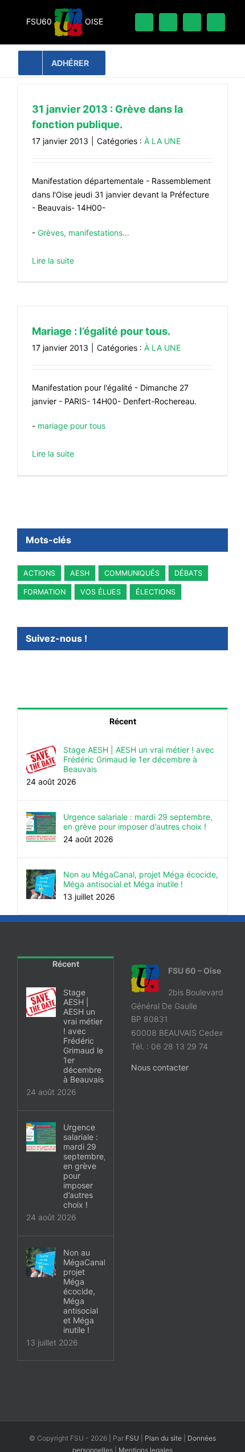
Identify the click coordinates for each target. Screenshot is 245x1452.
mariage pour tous (71, 425)
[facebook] (144, 22)
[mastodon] (192, 22)
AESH (79, 573)
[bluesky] (168, 22)
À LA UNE (162, 141)
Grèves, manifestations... (83, 232)
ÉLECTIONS (155, 592)
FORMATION (44, 592)
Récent (122, 721)
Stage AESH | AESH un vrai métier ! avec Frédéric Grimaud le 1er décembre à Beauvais (138, 759)
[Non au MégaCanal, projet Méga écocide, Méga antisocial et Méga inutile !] (41, 876)
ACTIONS (39, 573)
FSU (132, 1438)
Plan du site (163, 1438)
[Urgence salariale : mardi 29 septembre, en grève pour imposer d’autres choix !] (41, 818)
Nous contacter (160, 1067)
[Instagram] (51, 669)
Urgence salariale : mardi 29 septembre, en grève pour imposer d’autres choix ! (138, 821)
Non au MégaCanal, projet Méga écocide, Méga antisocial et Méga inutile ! (140, 879)
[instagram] (216, 22)
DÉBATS (188, 573)
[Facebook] (20, 669)
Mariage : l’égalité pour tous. (101, 331)
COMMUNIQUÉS (132, 573)
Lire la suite (53, 260)
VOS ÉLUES (100, 592)
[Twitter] (35, 669)
